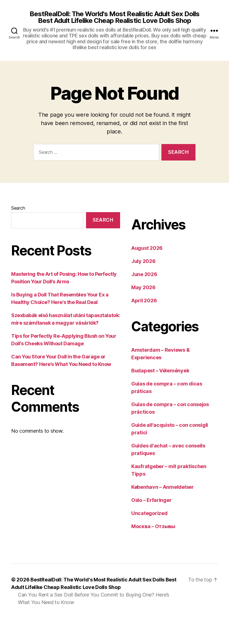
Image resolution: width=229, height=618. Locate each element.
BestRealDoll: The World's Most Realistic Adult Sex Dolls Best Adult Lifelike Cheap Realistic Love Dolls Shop (114, 17)
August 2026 (147, 248)
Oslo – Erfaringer (151, 500)
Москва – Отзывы (153, 526)
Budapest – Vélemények (160, 370)
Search (18, 208)
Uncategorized (149, 513)
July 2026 (143, 261)
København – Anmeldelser (162, 487)
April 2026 (144, 300)
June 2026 (144, 274)
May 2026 (143, 287)
